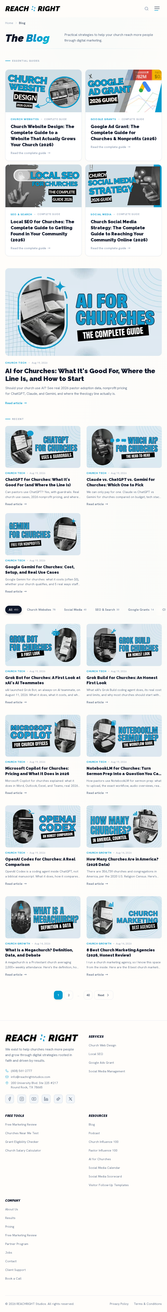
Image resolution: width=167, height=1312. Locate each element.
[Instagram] (21, 1099)
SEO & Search (107, 610)
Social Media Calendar (104, 1168)
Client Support (15, 1270)
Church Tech (15, 473)
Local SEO (96, 1054)
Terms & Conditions (148, 1304)
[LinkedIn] (46, 1099)
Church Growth (99, 852)
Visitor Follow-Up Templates (109, 1185)
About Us (11, 1209)
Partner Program (16, 1244)
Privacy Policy (119, 1304)
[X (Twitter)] (70, 1099)
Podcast (94, 1133)
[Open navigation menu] (157, 8)
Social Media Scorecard (105, 1176)
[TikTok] (58, 1099)
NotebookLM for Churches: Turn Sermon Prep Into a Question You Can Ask (124, 773)
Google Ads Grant (101, 1063)
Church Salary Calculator (23, 1150)
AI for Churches (100, 1159)
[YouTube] (34, 1099)
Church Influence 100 (104, 1142)
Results (10, 1218)
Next (101, 995)
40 (88, 995)
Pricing (9, 1226)
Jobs (8, 1252)
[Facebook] (9, 1099)
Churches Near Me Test (21, 1133)
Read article (13, 504)
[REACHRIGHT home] (32, 8)
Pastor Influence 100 (103, 1150)
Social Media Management (107, 1071)
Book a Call (13, 1278)
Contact (11, 1261)
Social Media (75, 610)
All (13, 610)
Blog (92, 1124)
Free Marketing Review (21, 1124)
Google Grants (141, 610)
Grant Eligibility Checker (22, 1142)
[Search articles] (146, 8)
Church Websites (41, 610)
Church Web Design (102, 1045)
